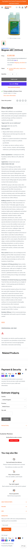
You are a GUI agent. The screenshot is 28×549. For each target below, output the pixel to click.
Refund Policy (5, 425)
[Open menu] (2, 7)
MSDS (3, 322)
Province (3, 403)
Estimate (6, 419)
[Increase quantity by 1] (16, 74)
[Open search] (19, 7)
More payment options (14, 87)
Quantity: (3, 74)
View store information (9, 95)
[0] (25, 7)
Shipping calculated (19, 62)
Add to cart (14, 79)
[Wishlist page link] (16, 7)
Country (3, 396)
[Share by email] (26, 100)
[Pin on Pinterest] (20, 100)
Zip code (3, 410)
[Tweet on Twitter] (23, 100)
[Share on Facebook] (17, 100)
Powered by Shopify (6, 545)
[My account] (22, 7)
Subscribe (6, 529)
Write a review (14, 440)
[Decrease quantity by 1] (8, 74)
